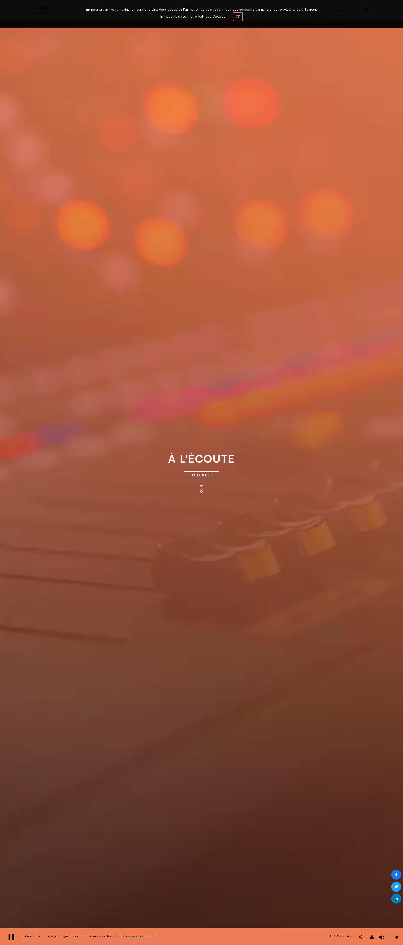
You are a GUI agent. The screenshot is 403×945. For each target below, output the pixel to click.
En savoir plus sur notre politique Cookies (192, 16)
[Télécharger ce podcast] (366, 937)
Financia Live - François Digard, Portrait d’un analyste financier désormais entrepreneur (90, 936)
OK (238, 16)
